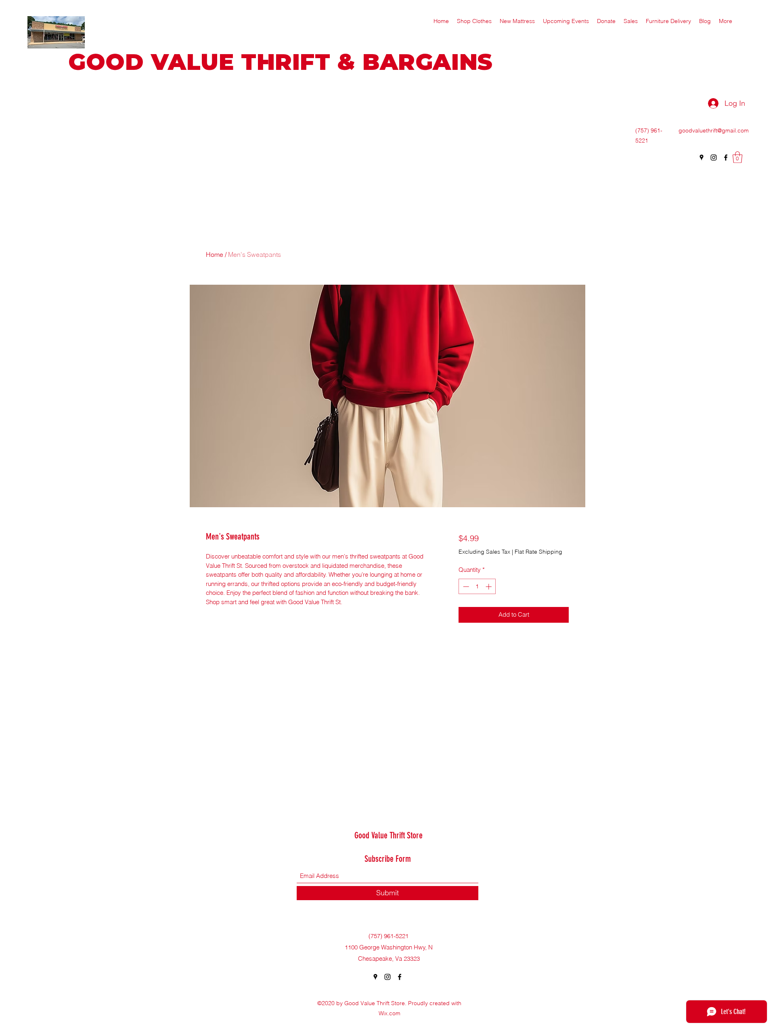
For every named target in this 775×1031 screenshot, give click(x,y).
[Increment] (489, 586)
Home (214, 254)
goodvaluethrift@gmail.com (714, 130)
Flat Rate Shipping (538, 551)
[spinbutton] (477, 586)
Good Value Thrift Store (388, 835)
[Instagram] (714, 157)
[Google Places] (702, 157)
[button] (737, 157)
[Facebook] (726, 157)
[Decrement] (465, 586)
